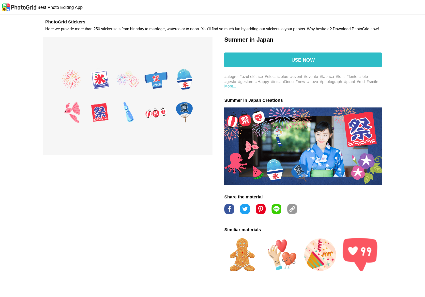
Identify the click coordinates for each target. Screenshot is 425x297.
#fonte (352, 76)
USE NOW (303, 60)
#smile (372, 82)
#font (340, 76)
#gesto (230, 82)
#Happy (262, 82)
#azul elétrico (251, 76)
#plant (349, 82)
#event (296, 76)
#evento (311, 76)
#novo (312, 82)
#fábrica (327, 76)
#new (300, 82)
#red (361, 82)
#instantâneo (282, 82)
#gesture (245, 82)
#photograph (331, 82)
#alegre (231, 76)
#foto (363, 76)
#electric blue (276, 76)
